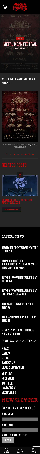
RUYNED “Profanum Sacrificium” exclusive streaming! (19, 292)
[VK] (14, 155)
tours (33, 145)
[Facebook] (11, 155)
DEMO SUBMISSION (13, 367)
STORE (5, 358)
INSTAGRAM (9, 388)
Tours (20, 39)
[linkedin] (25, 155)
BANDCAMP (8, 362)
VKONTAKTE (9, 392)
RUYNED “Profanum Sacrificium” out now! (19, 279)
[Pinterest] (18, 155)
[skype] (32, 155)
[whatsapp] (29, 155)
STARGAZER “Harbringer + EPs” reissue (19, 319)
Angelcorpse (25, 145)
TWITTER (7, 383)
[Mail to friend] (22, 155)
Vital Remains (20, 147)
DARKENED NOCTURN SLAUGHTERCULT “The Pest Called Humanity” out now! (20, 264)
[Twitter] (7, 155)
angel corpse (13, 145)
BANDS (6, 353)
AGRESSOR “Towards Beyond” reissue (18, 306)
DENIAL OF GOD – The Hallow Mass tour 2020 (17, 201)
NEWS (5, 348)
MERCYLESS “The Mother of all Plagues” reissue (19, 332)
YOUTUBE (7, 374)
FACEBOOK (8, 378)
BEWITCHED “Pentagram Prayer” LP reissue (20, 249)
